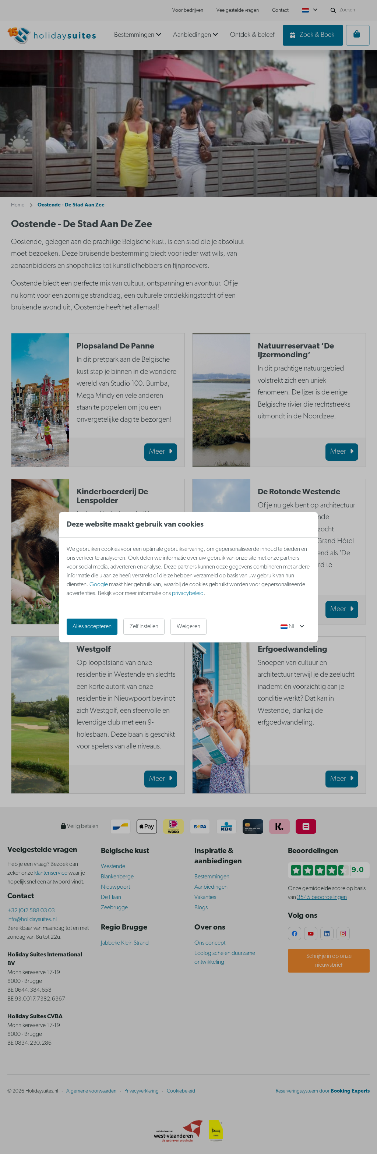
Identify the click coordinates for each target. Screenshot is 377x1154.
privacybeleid (188, 594)
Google (98, 585)
